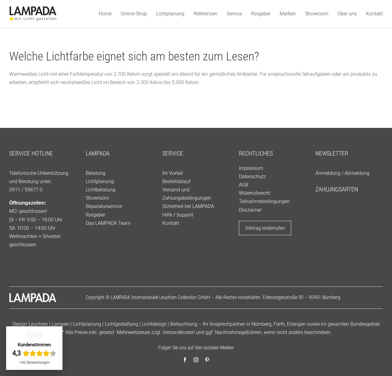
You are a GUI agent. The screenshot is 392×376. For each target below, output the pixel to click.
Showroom (97, 198)
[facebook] (185, 359)
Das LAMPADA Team (108, 223)
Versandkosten (179, 332)
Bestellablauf (176, 181)
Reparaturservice (104, 206)
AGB (243, 185)
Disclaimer (250, 210)
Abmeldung (357, 173)
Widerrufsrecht (254, 193)
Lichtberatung (100, 190)
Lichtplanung (100, 181)
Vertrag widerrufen (265, 228)
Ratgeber (95, 215)
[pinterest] (207, 359)
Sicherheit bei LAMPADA (188, 206)
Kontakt (170, 223)
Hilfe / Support (177, 215)
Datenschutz (252, 176)
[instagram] (196, 359)
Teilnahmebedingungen (264, 201)
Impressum (251, 168)
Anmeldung (327, 173)
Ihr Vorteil (172, 173)
